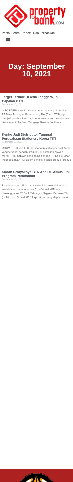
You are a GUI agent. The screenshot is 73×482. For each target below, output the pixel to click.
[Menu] (8, 39)
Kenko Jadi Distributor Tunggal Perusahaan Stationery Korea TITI (29, 136)
